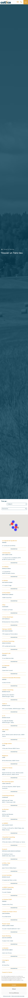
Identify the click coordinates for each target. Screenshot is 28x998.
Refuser (14, 989)
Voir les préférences (14, 993)
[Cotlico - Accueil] (2, 249)
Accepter (14, 985)
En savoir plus (14, 549)
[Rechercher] (21, 2)
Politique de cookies (7, 996)
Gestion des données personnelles (17, 996)
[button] (16, 527)
